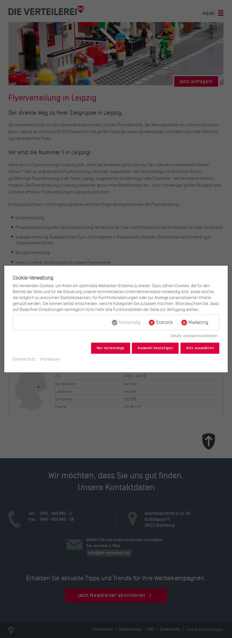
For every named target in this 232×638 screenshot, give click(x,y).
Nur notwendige (111, 348)
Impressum (50, 359)
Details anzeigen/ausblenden (194, 336)
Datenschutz (24, 359)
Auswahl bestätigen (155, 348)
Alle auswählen (200, 348)
